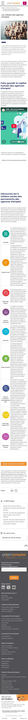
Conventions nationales (7, 638)
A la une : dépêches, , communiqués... (11, 618)
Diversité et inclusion (6, 685)
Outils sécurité (5, 691)
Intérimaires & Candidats (7, 609)
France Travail (4, 623)
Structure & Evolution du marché (9, 648)
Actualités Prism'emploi (10, 616)
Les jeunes (4, 625)
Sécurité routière (5, 693)
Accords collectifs (5, 636)
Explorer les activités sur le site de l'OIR (13, 464)
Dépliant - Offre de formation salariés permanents (14, 160)
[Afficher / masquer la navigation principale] (2, 2)
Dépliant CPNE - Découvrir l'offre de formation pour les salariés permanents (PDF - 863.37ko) (14, 508)
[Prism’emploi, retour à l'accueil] (14, 555)
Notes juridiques (5, 661)
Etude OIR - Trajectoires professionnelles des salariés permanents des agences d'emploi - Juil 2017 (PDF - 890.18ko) (14, 521)
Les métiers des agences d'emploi (11, 10)
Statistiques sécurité (6, 654)
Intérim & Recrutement (10, 604)
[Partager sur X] (16, 490)
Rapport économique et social (8, 681)
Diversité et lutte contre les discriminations (12, 620)
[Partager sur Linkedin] (12, 490)
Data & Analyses (7, 643)
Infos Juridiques (7, 659)
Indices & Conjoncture (6, 646)
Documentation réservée (7, 687)
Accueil (3, 7)
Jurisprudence (4, 663)
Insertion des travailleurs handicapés (10, 689)
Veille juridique (5, 667)
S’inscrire (15, 577)
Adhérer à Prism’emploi (7, 597)
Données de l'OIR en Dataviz (11, 537)
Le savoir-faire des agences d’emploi (11, 9)
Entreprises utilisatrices (7, 611)
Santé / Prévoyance (6, 627)
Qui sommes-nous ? (8, 593)
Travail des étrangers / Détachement (10, 629)
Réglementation (5, 665)
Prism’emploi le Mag (6, 683)
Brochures (3, 675)
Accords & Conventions (10, 634)
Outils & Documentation (10, 672)
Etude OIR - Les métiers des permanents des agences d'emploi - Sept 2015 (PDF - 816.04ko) (14, 515)
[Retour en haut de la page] (26, 546)
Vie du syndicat (5, 599)
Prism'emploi (4, 595)
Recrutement (4, 650)
